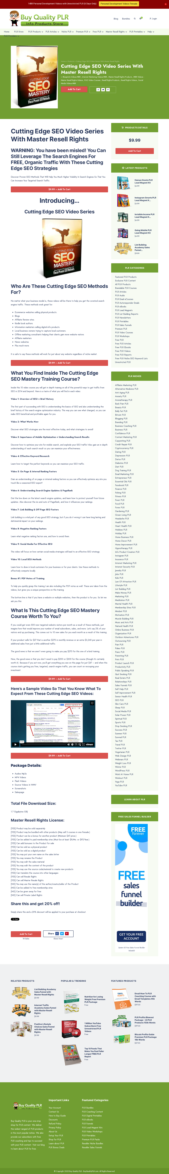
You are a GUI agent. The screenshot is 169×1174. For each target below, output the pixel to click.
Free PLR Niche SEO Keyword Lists (131, 358)
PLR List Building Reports (126, 314)
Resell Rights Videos (129, 80)
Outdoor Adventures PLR (126, 637)
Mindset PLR (121, 611)
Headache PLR (122, 518)
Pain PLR (119, 644)
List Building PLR (122, 589)
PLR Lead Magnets (124, 310)
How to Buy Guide (57, 1115)
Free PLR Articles (123, 343)
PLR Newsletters (123, 317)
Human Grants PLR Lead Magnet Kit (144, 181)
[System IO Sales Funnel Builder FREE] (131, 885)
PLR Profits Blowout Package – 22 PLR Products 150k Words (145, 1020)
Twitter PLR (120, 748)
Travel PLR (120, 744)
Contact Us (54, 1111)
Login (154, 18)
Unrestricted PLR (123, 362)
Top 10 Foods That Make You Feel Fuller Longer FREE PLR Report (94, 1052)
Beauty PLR (120, 407)
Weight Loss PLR (123, 763)
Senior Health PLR (123, 696)
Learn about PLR (56, 1143)
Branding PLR (121, 422)
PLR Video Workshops (92, 1131)
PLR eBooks (120, 306)
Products (71, 61)
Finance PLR (120, 489)
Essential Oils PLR (123, 481)
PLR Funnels (87, 1123)
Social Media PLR (123, 711)
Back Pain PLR (121, 403)
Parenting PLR (121, 655)
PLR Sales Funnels (123, 325)
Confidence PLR (122, 433)
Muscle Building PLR (124, 618)
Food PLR (119, 503)
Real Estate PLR (122, 678)
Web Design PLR (123, 755)
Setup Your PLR (56, 1135)
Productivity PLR (122, 666)
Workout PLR (121, 778)
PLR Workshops (122, 336)
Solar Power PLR (122, 715)
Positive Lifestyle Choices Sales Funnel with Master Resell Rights (44, 1028)
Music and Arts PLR (124, 622)
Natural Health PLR (124, 626)
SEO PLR (119, 700)
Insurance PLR (121, 559)
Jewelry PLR (120, 570)
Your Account (55, 1107)
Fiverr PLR (119, 500)
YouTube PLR (121, 785)
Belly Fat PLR (121, 411)
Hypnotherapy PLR (123, 548)
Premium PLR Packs (91, 1139)
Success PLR (121, 729)
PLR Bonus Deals (56, 1147)
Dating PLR (120, 451)
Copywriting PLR (122, 440)
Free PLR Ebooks (123, 347)
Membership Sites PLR (125, 607)
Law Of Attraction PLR (125, 581)
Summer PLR (120, 733)
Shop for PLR (55, 1139)
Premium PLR (121, 328)
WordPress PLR (122, 770)
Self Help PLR (121, 689)
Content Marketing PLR (126, 437)
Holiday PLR (120, 533)
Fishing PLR (120, 492)
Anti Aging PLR (122, 392)
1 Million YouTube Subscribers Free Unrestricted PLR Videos (92, 1027)
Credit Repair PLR (123, 444)
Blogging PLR (121, 418)
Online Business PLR (124, 629)
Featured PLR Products (126, 276)
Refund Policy (55, 1123)
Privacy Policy (55, 1127)
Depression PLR (122, 455)
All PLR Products (123, 284)
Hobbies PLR (121, 529)
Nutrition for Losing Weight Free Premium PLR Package (94, 999)
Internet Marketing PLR (125, 563)
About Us (53, 1131)
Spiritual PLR (121, 718)
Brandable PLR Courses (126, 288)
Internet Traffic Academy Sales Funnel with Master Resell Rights (45, 1009)
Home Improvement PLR (126, 544)
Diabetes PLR (121, 463)
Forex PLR (120, 507)
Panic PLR (119, 652)
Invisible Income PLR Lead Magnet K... (144, 215)
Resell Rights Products (110, 80)
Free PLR (119, 339)
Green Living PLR (123, 514)
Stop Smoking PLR (123, 726)
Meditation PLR (122, 600)
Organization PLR (123, 633)
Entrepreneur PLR (123, 477)
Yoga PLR (119, 781)
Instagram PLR (121, 555)
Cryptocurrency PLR (124, 448)
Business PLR (121, 429)
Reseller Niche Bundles (92, 1143)
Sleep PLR (120, 707)
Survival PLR (120, 737)
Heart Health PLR (123, 526)
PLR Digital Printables (92, 1115)
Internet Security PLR (125, 566)
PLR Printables (121, 321)
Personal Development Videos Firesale (119, 4)
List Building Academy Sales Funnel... (142, 247)
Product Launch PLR (124, 663)
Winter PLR (120, 766)
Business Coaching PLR (125, 426)
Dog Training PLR (123, 470)
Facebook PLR (121, 485)
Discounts (53, 1119)
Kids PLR (119, 577)
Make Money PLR (123, 592)
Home (63, 61)
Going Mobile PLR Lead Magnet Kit (143, 231)
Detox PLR (120, 459)
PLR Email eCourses (124, 299)
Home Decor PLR (123, 540)
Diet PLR (119, 466)
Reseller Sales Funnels (92, 1147)
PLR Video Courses (124, 332)
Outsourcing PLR (123, 640)
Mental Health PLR (123, 603)
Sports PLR (120, 722)
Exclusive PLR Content (125, 280)
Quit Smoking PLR (123, 674)
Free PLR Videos (123, 351)
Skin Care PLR (121, 703)
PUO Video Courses (92, 80)
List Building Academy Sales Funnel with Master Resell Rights (45, 992)
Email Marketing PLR (124, 474)
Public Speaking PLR (124, 670)
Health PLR (120, 522)
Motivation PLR (122, 615)
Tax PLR (118, 741)
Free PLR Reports (123, 354)
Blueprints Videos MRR (72, 77)
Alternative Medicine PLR (126, 388)
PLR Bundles (87, 1107)
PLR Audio (120, 295)
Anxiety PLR (120, 396)
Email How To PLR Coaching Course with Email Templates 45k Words (145, 997)
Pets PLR (119, 659)
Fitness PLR (120, 496)
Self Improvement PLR (125, 692)
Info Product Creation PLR (127, 552)
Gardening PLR (122, 511)
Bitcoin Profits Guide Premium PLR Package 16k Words (146, 1037)
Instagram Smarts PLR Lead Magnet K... (145, 199)
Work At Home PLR (124, 774)
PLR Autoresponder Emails (127, 302)
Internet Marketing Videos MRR (94, 77)
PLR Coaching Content (92, 1111)
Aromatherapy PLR (123, 400)
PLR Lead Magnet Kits (92, 1127)
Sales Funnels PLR (123, 685)
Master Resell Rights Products (120, 77)
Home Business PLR (124, 537)
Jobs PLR (119, 574)
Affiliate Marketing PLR (125, 385)
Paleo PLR (120, 648)
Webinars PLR (121, 759)
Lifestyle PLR (121, 585)
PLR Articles (120, 291)
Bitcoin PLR (120, 414)
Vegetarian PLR (122, 752)
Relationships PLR (123, 681)
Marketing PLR (121, 596)
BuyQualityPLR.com (90, 1171)
